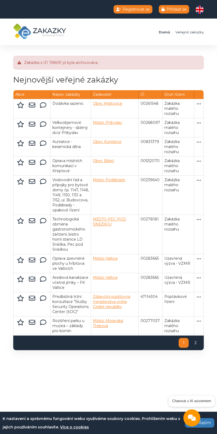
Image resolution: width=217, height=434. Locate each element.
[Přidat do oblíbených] (21, 105)
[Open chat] (191, 417)
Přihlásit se (176, 9)
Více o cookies (74, 427)
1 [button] (183, 342)
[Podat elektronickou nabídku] (32, 105)
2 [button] (196, 342)
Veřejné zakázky (189, 32)
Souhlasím (199, 422)
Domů (164, 32)
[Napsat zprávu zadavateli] (43, 105)
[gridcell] (32, 108)
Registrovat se (136, 9)
